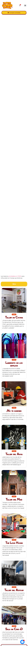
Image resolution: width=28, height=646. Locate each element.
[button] (25, 5)
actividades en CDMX (14, 276)
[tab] (14, 284)
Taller (14, 314)
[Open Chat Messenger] (22, 642)
